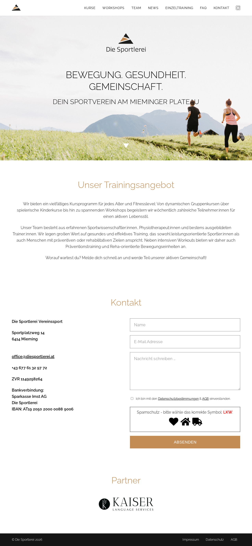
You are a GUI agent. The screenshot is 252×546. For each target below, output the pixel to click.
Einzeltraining (179, 8)
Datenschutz (215, 539)
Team (136, 8)
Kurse (89, 8)
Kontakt (221, 8)
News (153, 8)
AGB (205, 399)
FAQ (203, 8)
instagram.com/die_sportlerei (238, 8)
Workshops (113, 8)
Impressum (191, 539)
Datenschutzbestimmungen (178, 399)
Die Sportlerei (16, 7)
